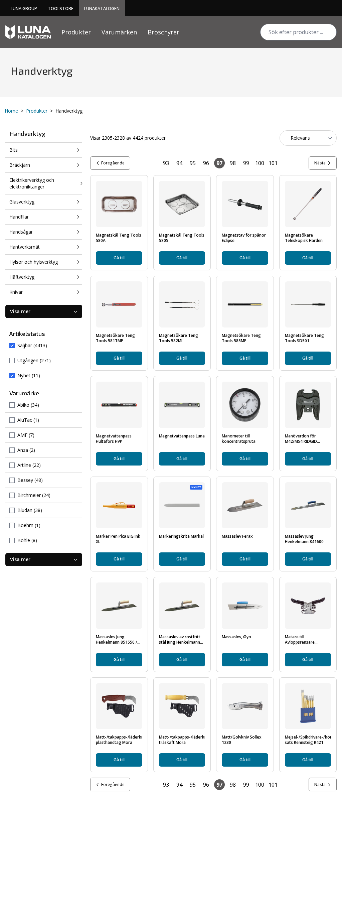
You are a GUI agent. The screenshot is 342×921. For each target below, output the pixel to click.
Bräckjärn (19, 165)
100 (259, 163)
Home (11, 111)
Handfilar (19, 217)
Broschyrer (163, 32)
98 (233, 163)
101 (273, 163)
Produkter (76, 32)
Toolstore (60, 8)
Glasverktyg (21, 202)
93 (166, 163)
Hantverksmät (24, 247)
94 (179, 163)
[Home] (28, 32)
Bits (13, 150)
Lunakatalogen (102, 8)
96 (206, 163)
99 (246, 163)
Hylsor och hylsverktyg (33, 262)
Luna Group (24, 8)
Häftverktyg (21, 277)
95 (193, 163)
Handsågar (21, 232)
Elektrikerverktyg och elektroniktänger (31, 183)
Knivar (16, 292)
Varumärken (119, 32)
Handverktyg (27, 134)
